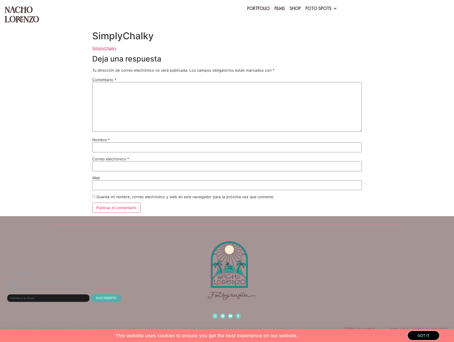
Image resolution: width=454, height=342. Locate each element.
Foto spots (319, 8)
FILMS (280, 8)
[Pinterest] (222, 316)
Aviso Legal (399, 329)
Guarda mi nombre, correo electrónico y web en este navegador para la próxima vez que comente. (185, 197)
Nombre (101, 140)
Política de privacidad (430, 329)
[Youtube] (230, 316)
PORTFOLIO (258, 8)
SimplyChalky (104, 48)
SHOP (295, 8)
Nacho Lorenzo (22, 14)
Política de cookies (360, 329)
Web (96, 178)
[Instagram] (215, 316)
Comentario (104, 80)
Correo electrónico (110, 159)
